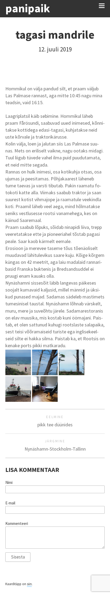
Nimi (9, 482)
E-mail (10, 503)
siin (29, 584)
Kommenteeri (16, 523)
